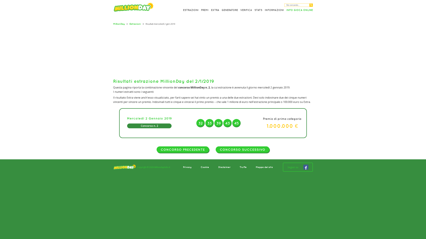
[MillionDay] (143, 8)
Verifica (246, 9)
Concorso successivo (242, 149)
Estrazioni (191, 9)
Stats (258, 9)
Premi (205, 9)
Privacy (187, 167)
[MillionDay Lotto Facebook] (305, 167)
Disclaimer (224, 167)
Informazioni (274, 9)
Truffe (243, 167)
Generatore (230, 9)
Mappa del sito (264, 167)
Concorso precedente (183, 149)
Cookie (205, 167)
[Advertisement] (213, 52)
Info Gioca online (299, 9)
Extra (215, 9)
